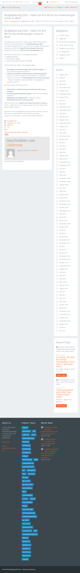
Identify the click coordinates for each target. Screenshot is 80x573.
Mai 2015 (62, 295)
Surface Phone (27, 527)
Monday (25, 477)
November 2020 (64, 181)
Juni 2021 (62, 169)
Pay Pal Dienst (27, 502)
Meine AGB (5, 442)
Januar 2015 (63, 308)
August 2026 (63, 75)
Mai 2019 (62, 214)
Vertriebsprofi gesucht (30, 534)
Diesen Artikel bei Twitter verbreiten (16, 132)
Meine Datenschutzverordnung (9, 448)
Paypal (32, 499)
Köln (24, 474)
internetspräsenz (28, 467)
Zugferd (25, 559)
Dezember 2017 (64, 240)
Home (6, 21)
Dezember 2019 (64, 201)
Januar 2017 (63, 253)
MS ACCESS (26, 481)
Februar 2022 (63, 156)
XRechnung (26, 556)
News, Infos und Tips (66, 45)
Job (24, 470)
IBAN (35, 460)
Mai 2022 (62, 149)
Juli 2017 (62, 246)
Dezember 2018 (64, 224)
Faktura (25, 456)
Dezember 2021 (64, 162)
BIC (34, 431)
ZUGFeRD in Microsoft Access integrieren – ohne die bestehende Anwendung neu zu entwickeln (49, 453)
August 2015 (63, 288)
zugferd (61, 58)
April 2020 (62, 191)
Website (25, 538)
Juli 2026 (62, 78)
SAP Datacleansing (29, 513)
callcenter (26, 435)
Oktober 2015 (64, 285)
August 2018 (63, 227)
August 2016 (63, 269)
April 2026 (62, 84)
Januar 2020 (63, 198)
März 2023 (63, 133)
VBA (35, 531)
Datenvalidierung (28, 438)
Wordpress (26, 548)
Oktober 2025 (64, 91)
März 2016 (63, 282)
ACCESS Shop (64, 35)
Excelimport (26, 452)
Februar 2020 (63, 194)
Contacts (74, 7)
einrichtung (26, 445)
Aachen (25, 428)
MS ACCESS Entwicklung (67, 42)
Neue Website (27, 488)
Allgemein (62, 39)
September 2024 (65, 110)
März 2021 (63, 175)
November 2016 (64, 259)
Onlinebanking (27, 495)
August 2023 (63, 126)
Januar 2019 (63, 220)
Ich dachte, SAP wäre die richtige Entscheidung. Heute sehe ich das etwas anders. (65, 362)
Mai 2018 (62, 233)
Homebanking (27, 460)
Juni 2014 (62, 331)
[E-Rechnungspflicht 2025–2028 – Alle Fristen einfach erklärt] (66, 382)
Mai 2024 (62, 113)
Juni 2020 (62, 188)
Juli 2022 (62, 143)
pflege (25, 506)
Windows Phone (64, 55)
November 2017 (64, 243)
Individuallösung (28, 463)
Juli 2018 (62, 230)
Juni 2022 (62, 146)
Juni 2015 (62, 292)
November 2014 (64, 314)
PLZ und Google (28, 509)
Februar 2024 (63, 117)
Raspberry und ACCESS (67, 48)
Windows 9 (26, 541)
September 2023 (65, 123)
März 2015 (63, 301)
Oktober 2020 (64, 185)
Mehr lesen (61, 375)
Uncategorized (14, 21)
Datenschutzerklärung (28, 569)
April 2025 (62, 104)
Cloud (33, 435)
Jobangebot (31, 470)
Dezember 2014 (64, 311)
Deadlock (26, 442)
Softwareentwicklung (29, 516)
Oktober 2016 (64, 263)
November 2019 (64, 204)
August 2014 (63, 324)
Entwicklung (26, 449)
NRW (24, 492)
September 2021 (65, 165)
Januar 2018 (63, 237)
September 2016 (65, 266)
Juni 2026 (62, 81)
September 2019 (65, 211)
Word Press (26, 552)
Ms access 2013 (27, 484)
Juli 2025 (62, 100)
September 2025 (65, 94)
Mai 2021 (62, 172)
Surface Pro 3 (27, 531)
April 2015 (62, 298)
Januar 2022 (63, 159)
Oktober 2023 (64, 120)
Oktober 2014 (64, 318)
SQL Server (26, 524)
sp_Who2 (26, 520)
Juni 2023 (62, 130)
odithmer (10, 125)
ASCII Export (26, 431)
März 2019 (63, 217)
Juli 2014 (62, 327)
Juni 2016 (62, 272)
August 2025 (63, 97)
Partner (25, 499)
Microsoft (31, 474)
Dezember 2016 (64, 256)
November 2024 (64, 107)
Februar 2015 (63, 305)
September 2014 (65, 321)
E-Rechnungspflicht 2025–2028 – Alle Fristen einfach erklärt (64, 393)
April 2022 (62, 152)
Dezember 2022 (64, 136)
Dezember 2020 (64, 178)
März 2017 (63, 250)
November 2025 (64, 87)
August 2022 (63, 139)
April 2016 (62, 279)
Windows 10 (26, 545)
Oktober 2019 (64, 207)
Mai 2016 (62, 276)
